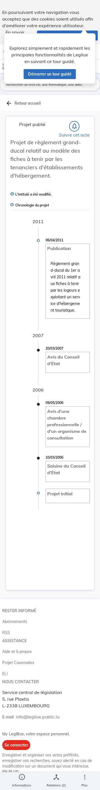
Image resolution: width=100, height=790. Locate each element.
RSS (6, 632)
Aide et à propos (17, 651)
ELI (5, 673)
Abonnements (14, 621)
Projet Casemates (18, 662)
